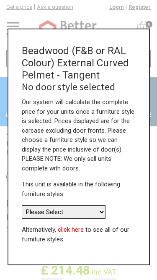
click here (71, 229)
